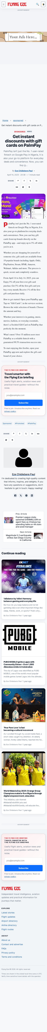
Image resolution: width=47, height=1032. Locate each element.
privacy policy (10, 411)
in (36, 181)
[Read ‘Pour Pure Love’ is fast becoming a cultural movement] (23, 705)
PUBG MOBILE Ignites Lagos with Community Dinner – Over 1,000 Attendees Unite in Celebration (19, 664)
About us (6, 940)
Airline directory (9, 925)
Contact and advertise (12, 944)
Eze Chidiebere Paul (24, 171)
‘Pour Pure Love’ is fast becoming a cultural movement (18, 728)
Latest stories (8, 912)
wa (17, 187)
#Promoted (19, 423)
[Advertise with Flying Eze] (23, 37)
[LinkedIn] (31, 495)
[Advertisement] (23, 90)
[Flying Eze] (17, 4)
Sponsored (7, 423)
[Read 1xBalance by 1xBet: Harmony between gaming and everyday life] (23, 576)
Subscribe (23, 403)
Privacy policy (8, 952)
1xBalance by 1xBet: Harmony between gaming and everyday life (20, 599)
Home (5, 120)
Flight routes (8, 929)
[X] (20, 495)
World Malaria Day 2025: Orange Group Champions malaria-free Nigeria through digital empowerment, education (23, 793)
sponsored (18, 120)
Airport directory (10, 921)
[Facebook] (15, 495)
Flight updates (8, 917)
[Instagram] (26, 495)
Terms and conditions (12, 957)
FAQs (4, 948)
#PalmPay (32, 423)
